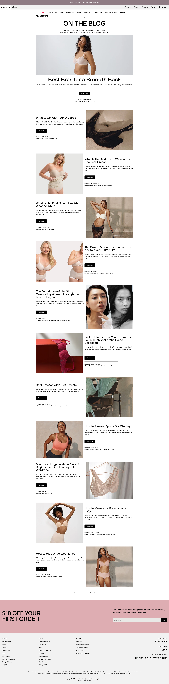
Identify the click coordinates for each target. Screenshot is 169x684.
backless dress (88, 185)
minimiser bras (94, 273)
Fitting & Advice (111, 12)
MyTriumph (124, 12)
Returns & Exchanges (82, 644)
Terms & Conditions (82, 647)
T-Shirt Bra (51, 229)
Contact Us (42, 644)
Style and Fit (91, 101)
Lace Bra (44, 493)
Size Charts (42, 662)
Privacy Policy (80, 650)
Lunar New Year (99, 366)
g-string (38, 576)
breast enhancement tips (91, 534)
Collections (98, 12)
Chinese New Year (89, 366)
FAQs (40, 647)
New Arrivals (52, 12)
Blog (3, 653)
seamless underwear (47, 576)
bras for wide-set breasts (53, 406)
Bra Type (38, 229)
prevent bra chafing (90, 449)
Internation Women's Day (49, 320)
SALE (43, 12)
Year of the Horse (109, 366)
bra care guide (40, 138)
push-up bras (111, 534)
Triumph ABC (43, 665)
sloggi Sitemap (6, 665)
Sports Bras (111, 449)
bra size (54, 138)
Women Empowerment (63, 320)
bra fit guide (77, 101)
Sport (79, 12)
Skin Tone (44, 229)
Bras (61, 12)
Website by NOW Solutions (84, 680)
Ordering (41, 653)
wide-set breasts (66, 406)
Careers (4, 647)
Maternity (87, 12)
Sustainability (6, 650)
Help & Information (44, 641)
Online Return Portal (45, 659)
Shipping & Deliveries (45, 650)
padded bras (103, 534)
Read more (84, 93)
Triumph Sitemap (7, 662)
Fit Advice (84, 101)
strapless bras (108, 185)
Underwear (70, 12)
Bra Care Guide (43, 656)
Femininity (39, 320)
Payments (79, 641)
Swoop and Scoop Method (106, 273)
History (4, 644)
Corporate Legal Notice (83, 653)
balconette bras (40, 406)
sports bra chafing (101, 449)
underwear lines (57, 576)
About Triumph (6, 641)
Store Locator (6, 656)
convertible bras (98, 185)
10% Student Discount (8, 659)
